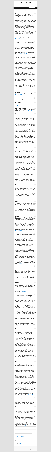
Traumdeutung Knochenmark (28, 404)
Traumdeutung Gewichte (18, 38)
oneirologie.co (27, 449)
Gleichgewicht (18, 41)
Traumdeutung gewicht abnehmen (25, 3)
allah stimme (16, 435)
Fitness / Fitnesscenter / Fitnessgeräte (23, 184)
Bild (16, 294)
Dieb (15, 438)
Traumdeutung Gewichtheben (21, 105)
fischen (16, 406)
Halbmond (17, 265)
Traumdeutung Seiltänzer (23, 213)
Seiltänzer (17, 201)
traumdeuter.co (25, 447)
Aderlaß (17, 233)
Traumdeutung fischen (25, 425)
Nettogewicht (18, 92)
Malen (20, 444)
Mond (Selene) (18, 56)
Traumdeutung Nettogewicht (18, 94)
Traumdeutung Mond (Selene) (22, 89)
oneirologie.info (33, 449)
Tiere (16, 147)
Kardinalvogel (20, 443)
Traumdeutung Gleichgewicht (23, 53)
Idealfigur (17, 282)
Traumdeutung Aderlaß (20, 263)
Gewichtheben (18, 102)
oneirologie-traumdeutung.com (19, 449)
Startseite (17, 7)
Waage (16, 113)
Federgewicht (18, 97)
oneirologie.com (30, 449)
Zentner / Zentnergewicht (20, 108)
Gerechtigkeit (18, 216)
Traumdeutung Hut (30, 394)
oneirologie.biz (23, 449)
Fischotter (20, 442)
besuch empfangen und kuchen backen (19, 436)
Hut (16, 361)
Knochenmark (18, 397)
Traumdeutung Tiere (22, 181)
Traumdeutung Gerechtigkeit (18, 230)
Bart (16, 328)
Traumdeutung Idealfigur (24, 291)
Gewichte (17, 13)
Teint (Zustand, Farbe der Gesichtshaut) (23, 441)
